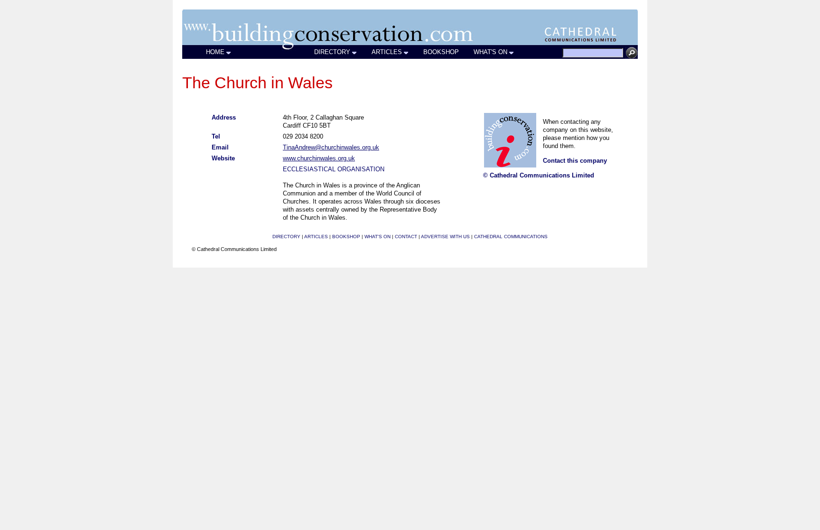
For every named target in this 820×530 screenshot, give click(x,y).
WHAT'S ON (490, 52)
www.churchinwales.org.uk (319, 158)
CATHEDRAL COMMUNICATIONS (511, 236)
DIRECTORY (332, 52)
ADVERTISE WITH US (445, 236)
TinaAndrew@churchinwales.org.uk (331, 147)
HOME (215, 52)
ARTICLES (387, 52)
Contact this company (575, 160)
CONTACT (406, 236)
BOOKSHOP (441, 52)
